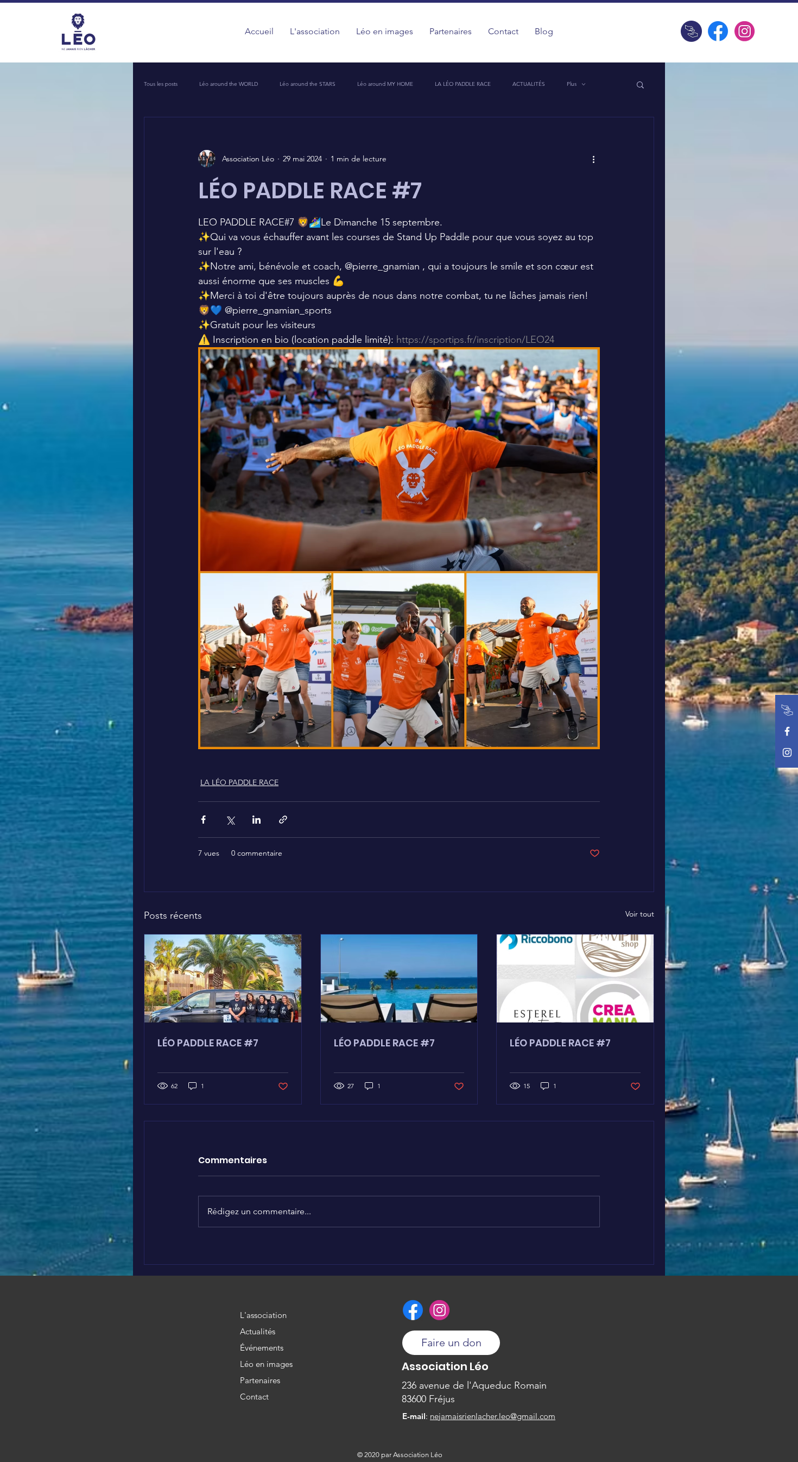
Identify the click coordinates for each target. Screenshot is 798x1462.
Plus (572, 84)
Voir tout (639, 914)
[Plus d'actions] (593, 158)
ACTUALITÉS (528, 84)
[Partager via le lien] (283, 819)
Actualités (257, 1331)
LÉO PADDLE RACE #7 (207, 1043)
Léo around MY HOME (385, 84)
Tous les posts (161, 84)
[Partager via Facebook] (203, 819)
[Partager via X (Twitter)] (230, 819)
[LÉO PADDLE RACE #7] (222, 978)
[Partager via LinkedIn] (256, 819)
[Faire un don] (691, 31)
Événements (261, 1347)
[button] (384, 31)
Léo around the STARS (307, 84)
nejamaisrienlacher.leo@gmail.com (492, 1416)
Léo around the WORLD (228, 84)
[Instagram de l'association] (744, 31)
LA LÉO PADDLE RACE (463, 84)
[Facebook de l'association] (718, 31)
